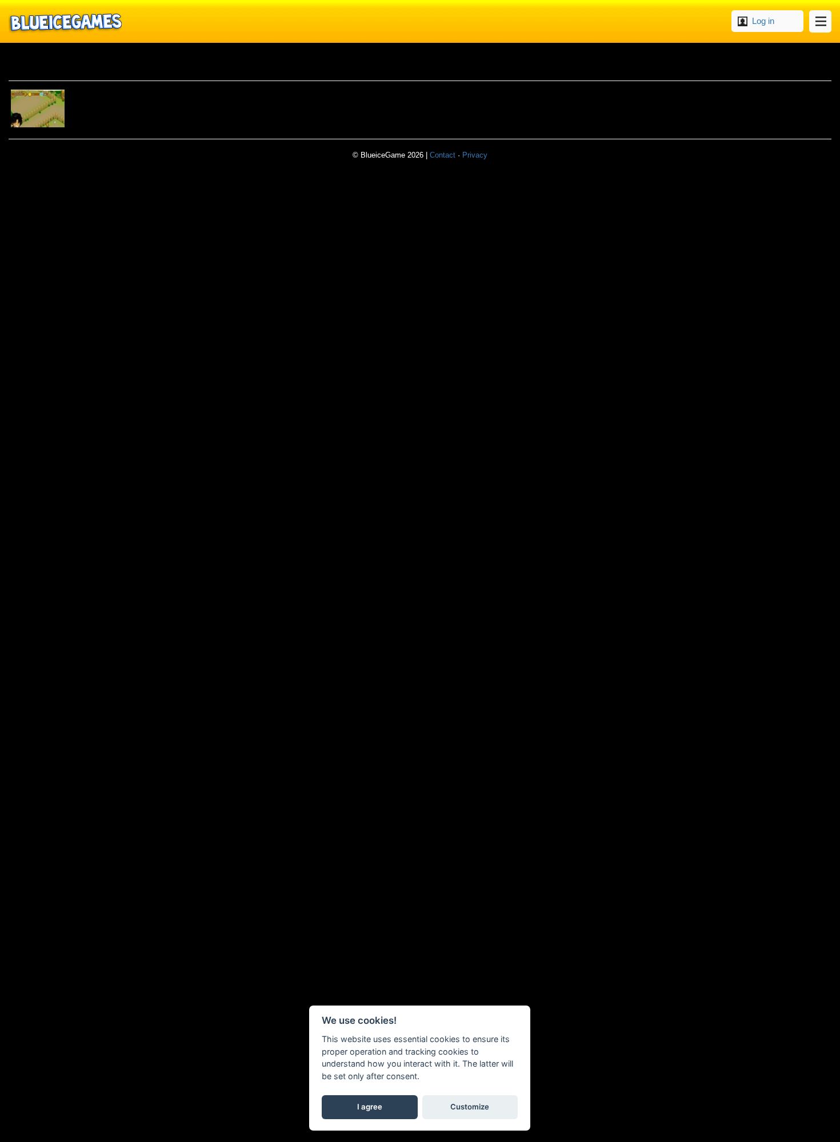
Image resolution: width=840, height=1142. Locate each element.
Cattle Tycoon (38, 108)
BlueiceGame (65, 21)
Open (820, 21)
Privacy (474, 155)
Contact (442, 155)
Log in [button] (763, 21)
